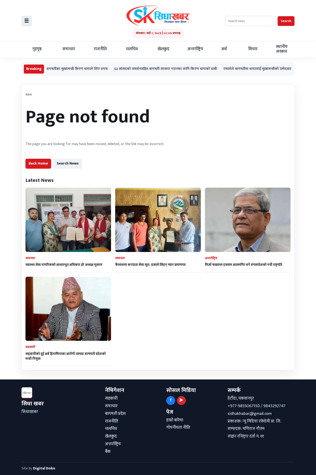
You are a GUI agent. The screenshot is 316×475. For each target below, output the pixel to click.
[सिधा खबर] (158, 16)
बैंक (108, 451)
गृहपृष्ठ (37, 49)
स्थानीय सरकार (282, 49)
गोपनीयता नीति (178, 427)
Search (286, 21)
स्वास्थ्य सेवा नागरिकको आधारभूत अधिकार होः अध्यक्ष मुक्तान (63, 265)
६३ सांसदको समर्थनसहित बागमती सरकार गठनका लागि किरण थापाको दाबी (146, 69)
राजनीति (100, 49)
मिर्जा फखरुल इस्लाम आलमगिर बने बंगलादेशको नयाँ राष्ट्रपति (243, 265)
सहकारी (111, 398)
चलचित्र (132, 49)
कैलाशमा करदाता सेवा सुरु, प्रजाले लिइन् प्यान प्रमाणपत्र (150, 265)
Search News (68, 163)
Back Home (38, 163)
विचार (252, 49)
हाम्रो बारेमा (174, 420)
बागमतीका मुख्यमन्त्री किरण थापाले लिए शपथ (58, 69)
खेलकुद (163, 49)
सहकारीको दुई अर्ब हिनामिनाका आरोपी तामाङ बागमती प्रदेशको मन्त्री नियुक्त (65, 356)
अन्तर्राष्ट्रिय (195, 49)
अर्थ (224, 49)
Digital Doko (44, 468)
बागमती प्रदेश (115, 413)
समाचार (68, 49)
